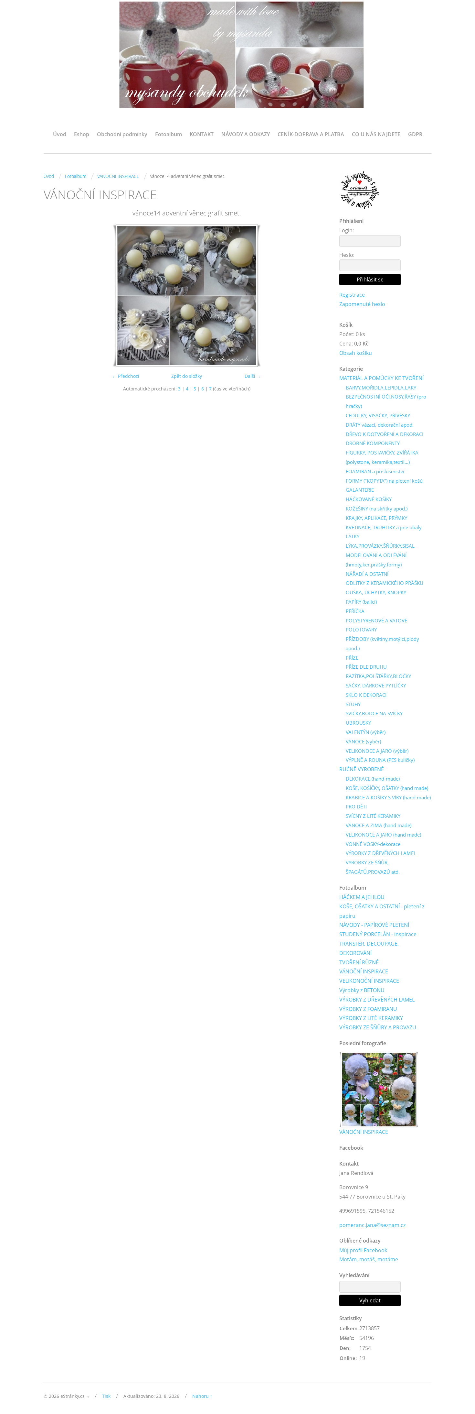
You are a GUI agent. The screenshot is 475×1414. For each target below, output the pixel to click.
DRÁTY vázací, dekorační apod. (380, 425)
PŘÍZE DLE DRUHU (366, 666)
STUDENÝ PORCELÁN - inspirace (378, 934)
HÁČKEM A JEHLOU (362, 897)
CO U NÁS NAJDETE (376, 134)
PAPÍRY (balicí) (361, 601)
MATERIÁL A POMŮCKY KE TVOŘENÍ (381, 378)
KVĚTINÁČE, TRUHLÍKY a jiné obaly (384, 527)
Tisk (106, 1396)
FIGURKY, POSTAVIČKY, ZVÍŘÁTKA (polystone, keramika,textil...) (382, 457)
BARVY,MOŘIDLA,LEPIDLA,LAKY (381, 387)
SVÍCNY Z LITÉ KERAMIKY (373, 816)
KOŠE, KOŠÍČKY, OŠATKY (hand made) (387, 788)
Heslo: (346, 254)
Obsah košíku (355, 352)
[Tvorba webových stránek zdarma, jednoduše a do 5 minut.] (88, 1396)
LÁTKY (352, 536)
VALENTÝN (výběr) (365, 732)
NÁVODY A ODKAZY (245, 134)
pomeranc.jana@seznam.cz (372, 1225)
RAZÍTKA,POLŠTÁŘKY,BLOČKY (378, 676)
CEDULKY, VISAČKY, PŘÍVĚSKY (378, 415)
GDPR (415, 134)
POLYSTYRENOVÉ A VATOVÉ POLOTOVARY (376, 625)
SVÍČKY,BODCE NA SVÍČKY (374, 713)
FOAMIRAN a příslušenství (375, 471)
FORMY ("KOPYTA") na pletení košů (384, 480)
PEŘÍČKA (355, 611)
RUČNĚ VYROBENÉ (361, 769)
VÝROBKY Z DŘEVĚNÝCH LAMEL (381, 853)
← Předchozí (125, 376)
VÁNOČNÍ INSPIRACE (118, 176)
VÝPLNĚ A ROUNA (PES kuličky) (380, 760)
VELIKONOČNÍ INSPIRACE (369, 980)
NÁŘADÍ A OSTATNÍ (367, 574)
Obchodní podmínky (122, 134)
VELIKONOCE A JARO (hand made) (383, 834)
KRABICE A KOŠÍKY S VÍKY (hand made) (388, 797)
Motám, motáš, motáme (368, 1259)
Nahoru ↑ (202, 1396)
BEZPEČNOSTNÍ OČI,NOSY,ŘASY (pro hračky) (386, 401)
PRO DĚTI (356, 806)
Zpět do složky (186, 376)
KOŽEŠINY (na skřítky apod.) (376, 508)
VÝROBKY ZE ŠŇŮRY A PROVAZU (377, 1027)
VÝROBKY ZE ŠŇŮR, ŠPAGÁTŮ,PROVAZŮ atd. (373, 867)
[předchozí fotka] (54, 296)
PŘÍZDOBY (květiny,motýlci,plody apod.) (382, 644)
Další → (253, 376)
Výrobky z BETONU (362, 990)
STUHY (353, 704)
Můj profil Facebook (363, 1250)
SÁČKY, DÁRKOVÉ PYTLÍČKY (376, 685)
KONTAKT (202, 134)
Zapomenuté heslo (362, 304)
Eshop (81, 134)
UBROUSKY (358, 722)
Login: (346, 230)
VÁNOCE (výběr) (363, 741)
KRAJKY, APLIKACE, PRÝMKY (376, 518)
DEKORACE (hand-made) (373, 778)
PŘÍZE (352, 657)
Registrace (352, 294)
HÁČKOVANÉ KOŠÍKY (369, 499)
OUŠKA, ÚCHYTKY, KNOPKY (376, 592)
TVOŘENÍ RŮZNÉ (359, 962)
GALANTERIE (360, 490)
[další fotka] (319, 296)
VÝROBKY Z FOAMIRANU (368, 1009)
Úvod (59, 134)
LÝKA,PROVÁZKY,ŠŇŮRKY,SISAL (380, 546)
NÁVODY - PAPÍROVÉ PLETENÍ (374, 924)
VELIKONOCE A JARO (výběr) (377, 751)
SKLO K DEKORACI (366, 695)
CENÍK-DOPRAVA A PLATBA (311, 134)
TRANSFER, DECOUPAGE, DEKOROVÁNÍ (369, 948)
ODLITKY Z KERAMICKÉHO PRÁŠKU (384, 583)
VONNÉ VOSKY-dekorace (373, 844)
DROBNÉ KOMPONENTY (373, 443)
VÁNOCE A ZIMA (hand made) (378, 825)
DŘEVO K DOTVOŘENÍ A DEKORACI (384, 434)
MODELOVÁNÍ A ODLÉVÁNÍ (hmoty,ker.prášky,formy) (376, 560)
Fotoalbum (168, 134)
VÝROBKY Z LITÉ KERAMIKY (371, 1018)
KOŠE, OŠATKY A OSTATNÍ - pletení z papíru (381, 911)
